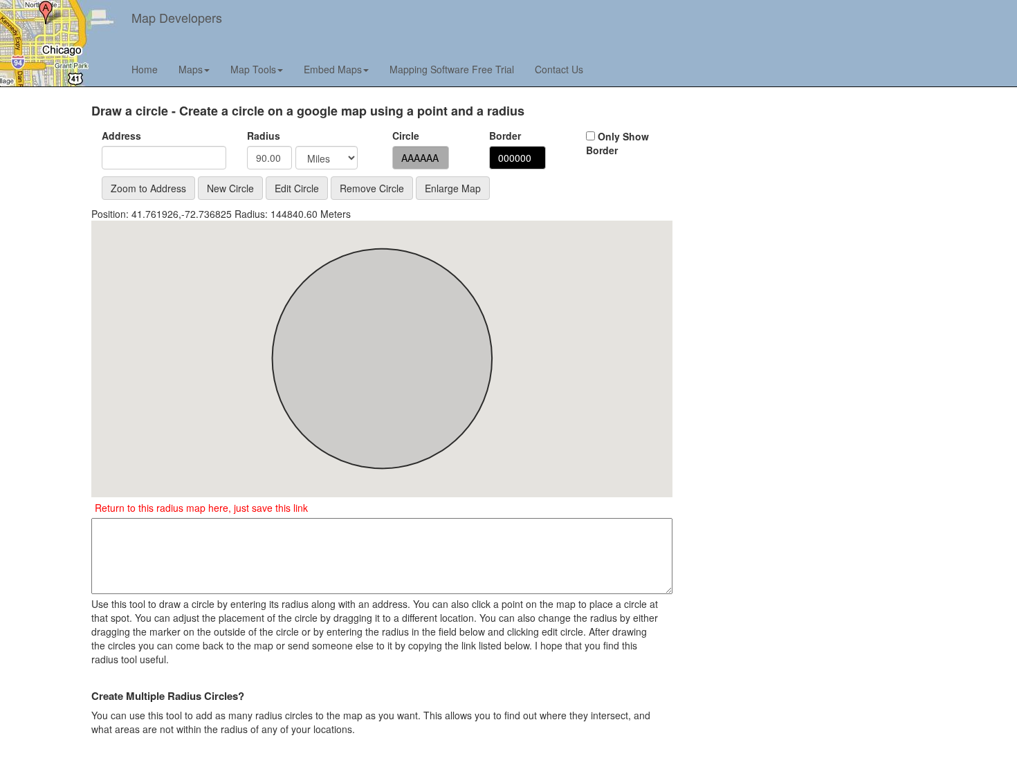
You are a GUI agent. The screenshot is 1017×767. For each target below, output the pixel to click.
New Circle (230, 188)
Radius (261, 135)
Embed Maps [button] (333, 69)
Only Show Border (617, 143)
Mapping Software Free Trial (452, 69)
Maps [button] (190, 69)
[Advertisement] (790, 201)
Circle (405, 135)
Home (144, 69)
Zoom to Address (148, 188)
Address (121, 135)
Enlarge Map (453, 188)
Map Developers (176, 17)
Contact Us (559, 69)
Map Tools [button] (253, 69)
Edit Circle (297, 188)
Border (505, 135)
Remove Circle (372, 188)
